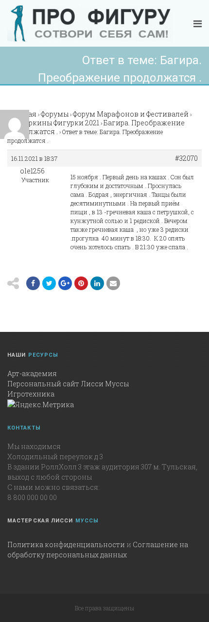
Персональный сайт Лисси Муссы (68, 383)
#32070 (186, 158)
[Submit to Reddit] (81, 283)
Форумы (55, 114)
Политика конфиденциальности (66, 544)
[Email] (97, 283)
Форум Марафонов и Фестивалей (131, 114)
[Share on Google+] (65, 283)
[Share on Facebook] (33, 283)
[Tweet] (49, 283)
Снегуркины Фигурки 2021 (53, 122)
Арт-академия (32, 373)
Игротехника (30, 393)
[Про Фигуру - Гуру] (90, 23)
